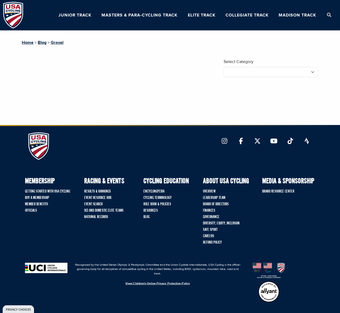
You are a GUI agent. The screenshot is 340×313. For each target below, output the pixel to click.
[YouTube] (274, 141)
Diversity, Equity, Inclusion (221, 223)
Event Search (93, 204)
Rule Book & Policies (157, 204)
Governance (211, 217)
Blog (42, 42)
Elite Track (201, 15)
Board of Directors (216, 204)
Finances (209, 210)
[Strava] (307, 141)
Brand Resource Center (278, 191)
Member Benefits (36, 204)
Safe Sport (210, 230)
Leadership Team (214, 198)
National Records (96, 217)
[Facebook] (241, 141)
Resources (150, 210)
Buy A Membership (37, 198)
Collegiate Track (247, 15)
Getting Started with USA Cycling (47, 191)
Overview (209, 191)
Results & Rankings (97, 191)
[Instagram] (224, 141)
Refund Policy (212, 242)
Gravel (57, 42)
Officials (31, 210)
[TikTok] (290, 141)
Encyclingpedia (153, 191)
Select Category (238, 62)
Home (27, 42)
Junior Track (74, 15)
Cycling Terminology (157, 198)
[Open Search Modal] (329, 15)
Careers (208, 236)
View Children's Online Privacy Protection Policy (157, 283)
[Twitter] (257, 141)
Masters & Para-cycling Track (139, 15)
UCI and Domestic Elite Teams (104, 210)
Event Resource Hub (97, 198)
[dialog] (18, 309)
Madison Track (297, 15)
